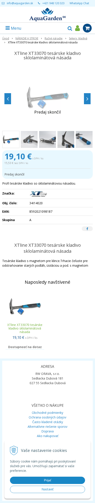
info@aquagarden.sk (20, 3)
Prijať (47, 480)
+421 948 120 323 (53, 3)
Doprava (47, 431)
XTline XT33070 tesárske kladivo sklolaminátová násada (24, 328)
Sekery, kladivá (78, 38)
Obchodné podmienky (47, 412)
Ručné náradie (54, 38)
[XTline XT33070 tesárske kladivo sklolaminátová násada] (47, 97)
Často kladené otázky (47, 422)
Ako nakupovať (47, 436)
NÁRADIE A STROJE (26, 38)
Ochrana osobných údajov (47, 417)
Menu (15, 28)
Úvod (5, 38)
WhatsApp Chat (79, 3)
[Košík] (87, 28)
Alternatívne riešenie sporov (47, 426)
